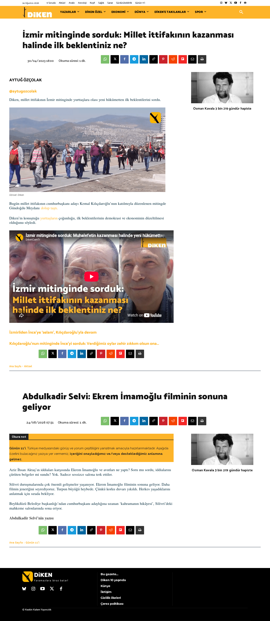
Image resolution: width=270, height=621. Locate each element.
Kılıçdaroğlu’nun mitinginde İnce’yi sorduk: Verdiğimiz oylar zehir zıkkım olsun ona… (84, 343)
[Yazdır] (202, 59)
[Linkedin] (144, 59)
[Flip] (182, 59)
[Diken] (37, 12)
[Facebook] (240, 3)
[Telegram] (134, 59)
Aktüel (28, 366)
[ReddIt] (173, 59)
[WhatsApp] (105, 59)
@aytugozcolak (23, 91)
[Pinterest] (163, 59)
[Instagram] (221, 3)
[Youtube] (235, 3)
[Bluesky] (226, 3)
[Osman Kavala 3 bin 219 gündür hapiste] (222, 87)
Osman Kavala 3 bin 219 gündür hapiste (222, 108)
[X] (115, 59)
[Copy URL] (153, 59)
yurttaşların (49, 217)
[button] (241, 12)
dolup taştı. (49, 207)
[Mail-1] (245, 3)
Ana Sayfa (15, 366)
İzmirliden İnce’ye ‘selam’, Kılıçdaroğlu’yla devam (53, 332)
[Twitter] (230, 3)
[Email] (192, 59)
